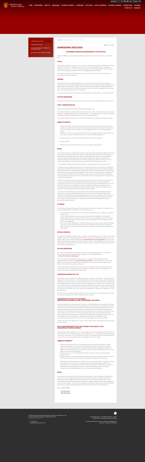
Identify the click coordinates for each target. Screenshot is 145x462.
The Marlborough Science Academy (14, 5)
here (65, 56)
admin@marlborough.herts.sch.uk (37, 422)
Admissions (69, 39)
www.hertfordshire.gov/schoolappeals (69, 256)
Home (64, 39)
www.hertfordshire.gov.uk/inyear (83, 260)
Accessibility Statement (106, 416)
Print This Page (110, 45)
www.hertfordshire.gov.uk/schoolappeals (94, 239)
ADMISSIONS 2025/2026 (79, 39)
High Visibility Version (95, 416)
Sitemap (115, 416)
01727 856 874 (33, 421)
